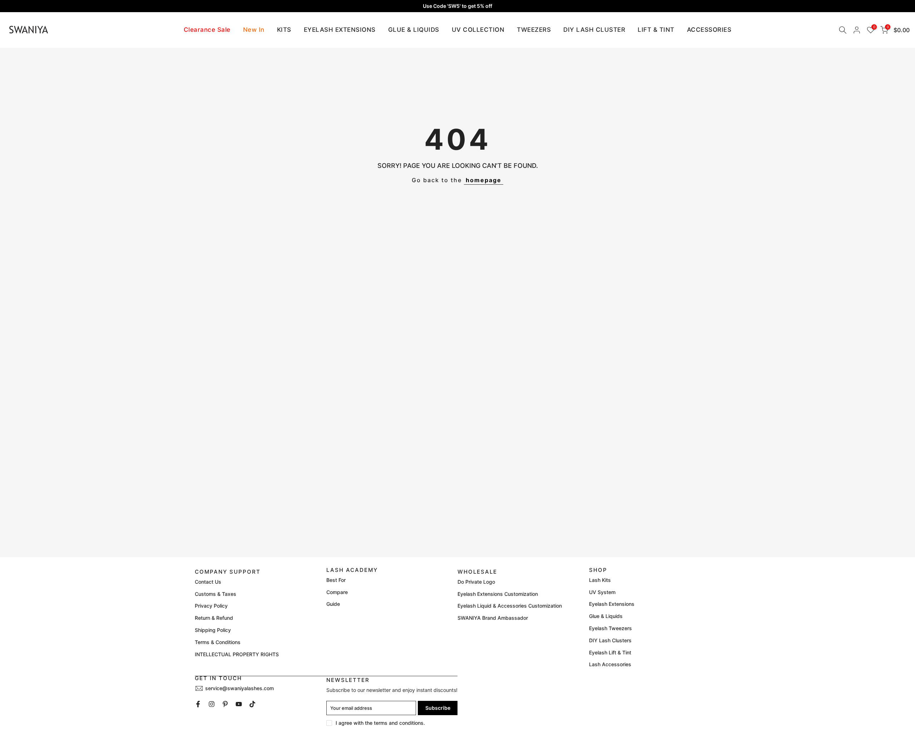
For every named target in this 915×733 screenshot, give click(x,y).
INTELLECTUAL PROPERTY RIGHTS (237, 654)
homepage (483, 180)
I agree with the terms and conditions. (380, 723)
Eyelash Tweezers (610, 628)
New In (253, 29)
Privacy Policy (211, 606)
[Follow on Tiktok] (252, 704)
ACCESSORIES (709, 29)
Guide (333, 604)
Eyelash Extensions (611, 604)
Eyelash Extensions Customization (498, 594)
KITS (284, 29)
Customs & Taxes (215, 594)
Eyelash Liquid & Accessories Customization (510, 606)
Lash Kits (600, 580)
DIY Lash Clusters (610, 640)
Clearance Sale (207, 29)
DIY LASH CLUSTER (594, 29)
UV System (602, 592)
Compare (337, 592)
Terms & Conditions (218, 642)
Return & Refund (214, 618)
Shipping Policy (213, 630)
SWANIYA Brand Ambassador (493, 618)
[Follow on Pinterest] (225, 704)
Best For (336, 580)
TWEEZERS (534, 29)
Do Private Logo (476, 582)
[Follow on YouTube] (239, 704)
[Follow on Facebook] (198, 704)
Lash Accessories (610, 664)
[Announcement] (457, 6)
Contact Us (208, 582)
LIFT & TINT (656, 29)
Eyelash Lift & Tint (610, 652)
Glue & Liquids (606, 616)
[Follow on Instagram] (211, 704)
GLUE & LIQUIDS (413, 29)
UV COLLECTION (478, 29)
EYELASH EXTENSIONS (340, 29)
